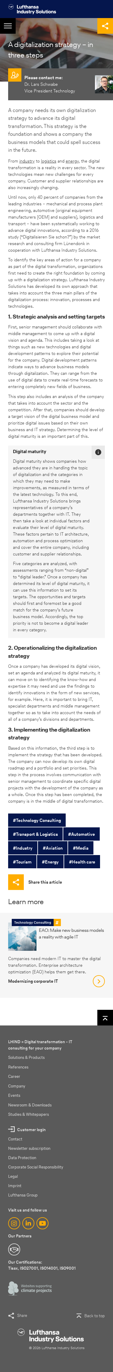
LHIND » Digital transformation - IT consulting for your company (40, 1045)
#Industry (23, 848)
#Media (81, 848)
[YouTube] (42, 1223)
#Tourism (22, 862)
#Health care (82, 862)
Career (14, 1076)
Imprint (14, 1186)
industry (27, 161)
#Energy (50, 862)
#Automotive (81, 834)
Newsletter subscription (29, 1148)
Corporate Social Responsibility (35, 1167)
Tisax (13, 1268)
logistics (48, 161)
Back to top (94, 1316)
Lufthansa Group (23, 1195)
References (18, 1067)
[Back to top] (105, 1017)
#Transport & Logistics (35, 834)
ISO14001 (49, 1268)
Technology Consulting (32, 922)
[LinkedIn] (28, 1223)
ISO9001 (68, 1268)
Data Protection (22, 1158)
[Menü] (8, 26)
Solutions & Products (26, 1057)
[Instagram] (14, 1223)
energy (72, 161)
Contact (15, 1139)
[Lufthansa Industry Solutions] (32, 9)
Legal (13, 1176)
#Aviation (53, 848)
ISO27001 (29, 1268)
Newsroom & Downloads (30, 1105)
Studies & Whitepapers (28, 1114)
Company (16, 1086)
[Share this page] (105, 26)
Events (14, 1095)
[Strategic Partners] (14, 1249)
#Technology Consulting (37, 820)
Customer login (31, 1130)
